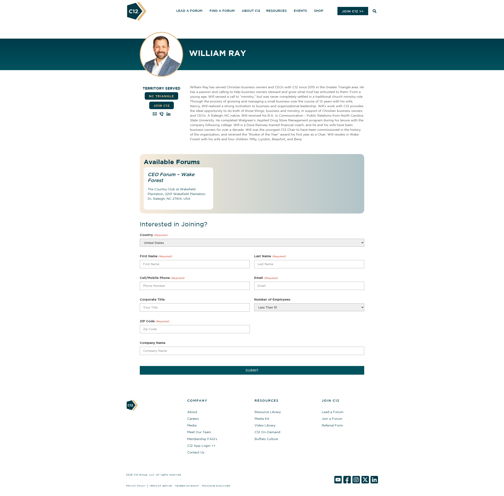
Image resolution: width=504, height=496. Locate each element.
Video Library (265, 425)
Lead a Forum (332, 412)
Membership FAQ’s (202, 439)
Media (191, 425)
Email (266, 278)
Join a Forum (332, 418)
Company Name (152, 343)
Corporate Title (152, 299)
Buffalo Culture (266, 439)
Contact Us (195, 452)
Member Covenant (187, 486)
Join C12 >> (353, 11)
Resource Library (268, 412)
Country (154, 235)
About (192, 412)
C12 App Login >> (201, 445)
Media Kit (262, 418)
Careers (193, 418)
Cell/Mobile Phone (162, 278)
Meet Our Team (199, 432)
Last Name (270, 256)
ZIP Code (154, 321)
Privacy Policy (136, 486)
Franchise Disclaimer (216, 486)
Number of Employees (272, 299)
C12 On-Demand (267, 432)
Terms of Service (161, 486)
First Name (156, 256)
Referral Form (332, 425)
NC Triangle (161, 96)
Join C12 (161, 105)
